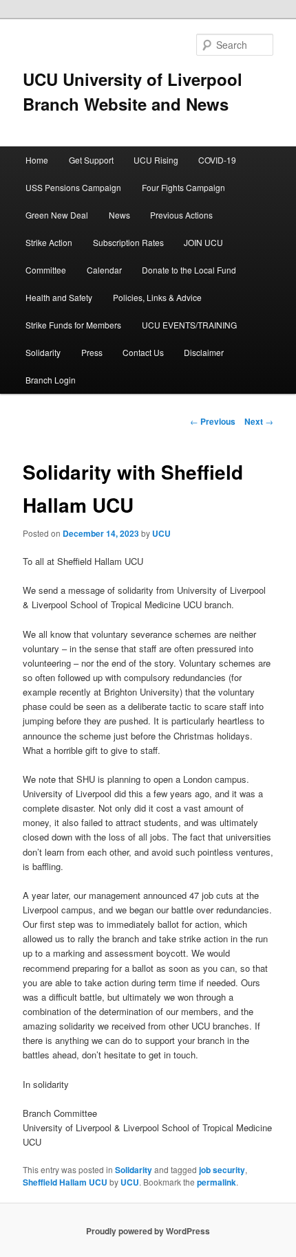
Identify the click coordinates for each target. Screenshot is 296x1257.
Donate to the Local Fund (189, 270)
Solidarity (43, 352)
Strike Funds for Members (73, 325)
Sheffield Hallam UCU (65, 1182)
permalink (216, 1182)
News (119, 215)
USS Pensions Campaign (73, 187)
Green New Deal (56, 215)
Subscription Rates (128, 242)
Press (92, 352)
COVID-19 (217, 160)
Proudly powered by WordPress (148, 1231)
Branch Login (50, 380)
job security (222, 1170)
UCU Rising (156, 160)
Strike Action (48, 242)
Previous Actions (181, 215)
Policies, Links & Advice (157, 297)
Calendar (104, 270)
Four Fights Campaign (183, 187)
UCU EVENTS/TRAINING (189, 325)
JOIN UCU (203, 242)
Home (36, 160)
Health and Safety (58, 297)
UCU (161, 533)
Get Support (91, 160)
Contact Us (143, 352)
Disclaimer (204, 352)
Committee (45, 270)
